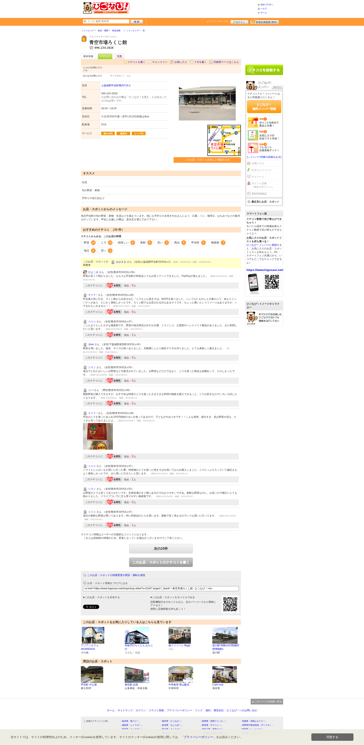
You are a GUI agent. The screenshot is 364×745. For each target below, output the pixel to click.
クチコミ (105, 56)
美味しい (125, 242)
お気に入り (180, 62)
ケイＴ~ (92, 294)
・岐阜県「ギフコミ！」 (211, 725)
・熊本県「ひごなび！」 (171, 721)
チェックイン (159, 62)
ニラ (106, 242)
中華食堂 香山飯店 (179, 684)
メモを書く (200, 62)
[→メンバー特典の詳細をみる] (264, 156)
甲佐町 (197, 242)
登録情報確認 (259, 193)
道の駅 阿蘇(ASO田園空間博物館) (225, 647)
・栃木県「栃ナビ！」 (130, 721)
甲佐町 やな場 (89, 684)
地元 (89, 250)
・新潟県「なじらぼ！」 (171, 725)
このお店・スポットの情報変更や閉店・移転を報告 (116, 575)
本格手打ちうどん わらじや (139, 647)
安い (106, 250)
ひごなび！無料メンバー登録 (264, 106)
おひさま (121, 261)
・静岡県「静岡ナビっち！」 (213, 721)
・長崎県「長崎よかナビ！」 (253, 721)
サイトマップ (125, 710)
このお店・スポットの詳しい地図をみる (207, 159)
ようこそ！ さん (218, 21)
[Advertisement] (193, 8)
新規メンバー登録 (264, 21)
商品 (179, 242)
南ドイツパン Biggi (179, 645)
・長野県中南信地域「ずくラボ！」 (257, 725)
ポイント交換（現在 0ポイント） (263, 185)
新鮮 (145, 242)
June (91, 344)
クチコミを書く (136, 62)
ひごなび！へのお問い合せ (242, 710)
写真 (119, 56)
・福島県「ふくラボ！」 (131, 725)
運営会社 (219, 710)
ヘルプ (264, 8)
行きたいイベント (262, 170)
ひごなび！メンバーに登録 (261, 244)
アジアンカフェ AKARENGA (90, 647)
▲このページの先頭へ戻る (267, 701)
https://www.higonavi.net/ (264, 270)
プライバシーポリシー (179, 710)
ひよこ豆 (93, 272)
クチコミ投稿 (156, 710)
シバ (90, 390)
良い (162, 242)
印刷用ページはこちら (226, 62)
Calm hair (217, 684)
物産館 (217, 242)
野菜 (89, 242)
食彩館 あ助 (131, 684)
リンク (199, 710)
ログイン (239, 21)
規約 (208, 710)
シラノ (92, 367)
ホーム (264, 12)
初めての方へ (267, 4)
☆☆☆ (92, 321)
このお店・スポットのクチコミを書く (161, 562)
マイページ (258, 176)
